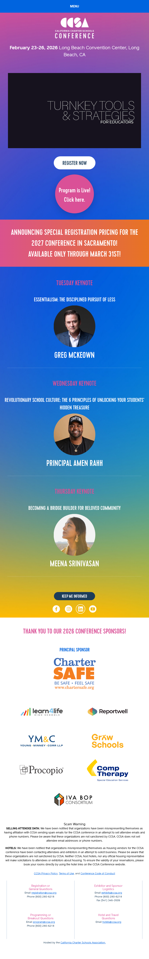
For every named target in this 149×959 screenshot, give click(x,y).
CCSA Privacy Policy (46, 873)
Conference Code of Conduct (98, 873)
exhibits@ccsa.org (111, 893)
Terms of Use (66, 873)
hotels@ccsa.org (111, 922)
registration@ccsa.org (43, 893)
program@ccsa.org (44, 922)
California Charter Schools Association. (83, 942)
